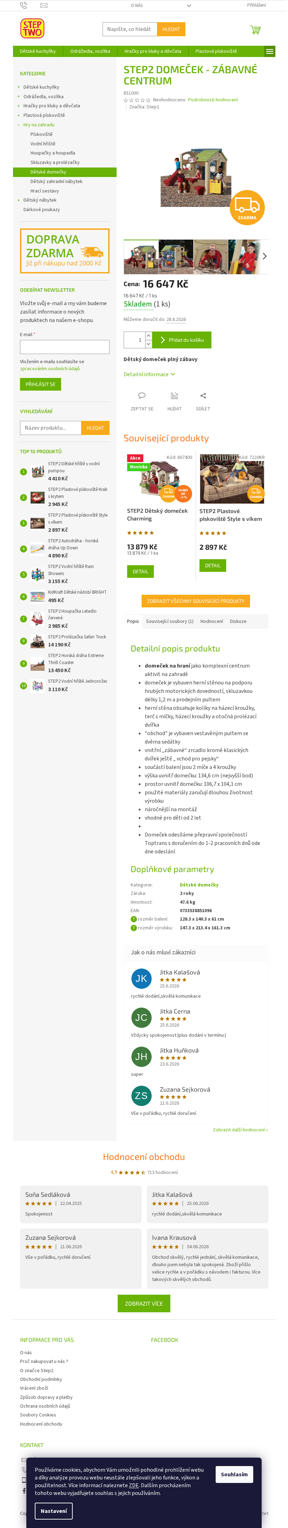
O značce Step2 (36, 1370)
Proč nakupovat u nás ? (44, 1361)
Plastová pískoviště (44, 115)
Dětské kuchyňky (41, 87)
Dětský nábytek (40, 200)
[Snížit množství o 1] (148, 344)
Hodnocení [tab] (212, 621)
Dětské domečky (48, 172)
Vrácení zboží (34, 1388)
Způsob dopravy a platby (46, 1397)
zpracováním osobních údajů (50, 368)
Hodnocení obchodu (144, 1156)
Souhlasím (234, 1474)
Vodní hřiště (43, 143)
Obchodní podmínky (41, 1379)
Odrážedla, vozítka (44, 96)
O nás (137, 5)
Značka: (144, 107)
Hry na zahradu (39, 124)
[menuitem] (38, 51)
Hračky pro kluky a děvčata (52, 105)
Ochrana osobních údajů (45, 1406)
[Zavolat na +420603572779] (30, 5)
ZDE (134, 1485)
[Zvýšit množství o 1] (148, 336)
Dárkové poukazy (42, 209)
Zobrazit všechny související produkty (195, 601)
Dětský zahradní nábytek (57, 181)
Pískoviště (42, 134)
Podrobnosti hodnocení (213, 100)
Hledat (171, 29)
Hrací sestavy (45, 191)
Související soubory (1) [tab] (170, 621)
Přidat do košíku (186, 340)
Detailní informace (146, 374)
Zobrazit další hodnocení (239, 1130)
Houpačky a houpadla (53, 153)
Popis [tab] (133, 621)
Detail (140, 571)
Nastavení (54, 1511)
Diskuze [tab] (238, 621)
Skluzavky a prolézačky (55, 162)
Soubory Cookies (38, 1415)
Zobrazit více (144, 1303)
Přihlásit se (40, 384)
